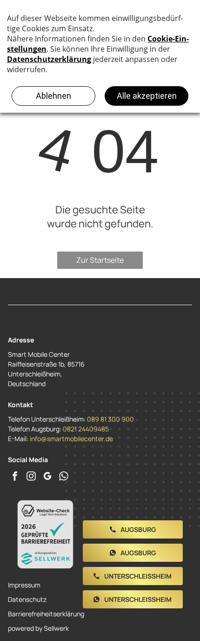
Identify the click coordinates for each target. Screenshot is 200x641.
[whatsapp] (64, 477)
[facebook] (15, 477)
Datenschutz (27, 599)
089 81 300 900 (110, 419)
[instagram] (31, 477)
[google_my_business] (47, 477)
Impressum (24, 584)
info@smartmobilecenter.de (71, 438)
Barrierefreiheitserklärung (46, 613)
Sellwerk (56, 628)
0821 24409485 (86, 428)
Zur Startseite (100, 260)
